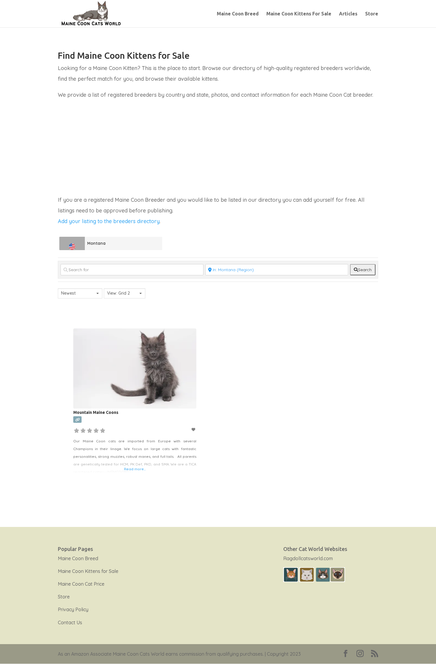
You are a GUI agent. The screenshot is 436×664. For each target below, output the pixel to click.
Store (371, 14)
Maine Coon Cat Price (81, 584)
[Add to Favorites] (193, 429)
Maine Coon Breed (238, 14)
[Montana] (72, 243)
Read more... (135, 469)
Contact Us (70, 622)
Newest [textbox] (68, 293)
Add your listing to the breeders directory (109, 221)
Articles (348, 14)
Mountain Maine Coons (95, 412)
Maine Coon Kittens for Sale (88, 571)
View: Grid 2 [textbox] (118, 293)
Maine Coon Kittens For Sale (298, 14)
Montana (96, 243)
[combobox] (80, 293)
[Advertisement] (218, 150)
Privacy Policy (73, 609)
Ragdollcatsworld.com (308, 558)
